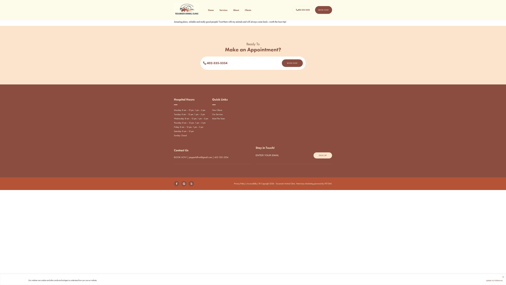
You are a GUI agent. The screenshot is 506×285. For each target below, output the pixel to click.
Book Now (323, 10)
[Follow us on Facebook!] (176, 183)
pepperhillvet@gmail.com (200, 157)
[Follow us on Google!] (184, 183)
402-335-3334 (304, 10)
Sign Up (323, 155)
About (236, 10)
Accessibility (252, 183)
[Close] (503, 276)
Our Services (217, 114)
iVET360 (328, 183)
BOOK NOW (180, 157)
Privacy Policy (239, 183)
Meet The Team (218, 118)
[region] (253, 279)
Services (223, 10)
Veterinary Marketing (304, 183)
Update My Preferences (494, 280)
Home (211, 10)
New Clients (217, 110)
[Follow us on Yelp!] (191, 183)
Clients (248, 10)
